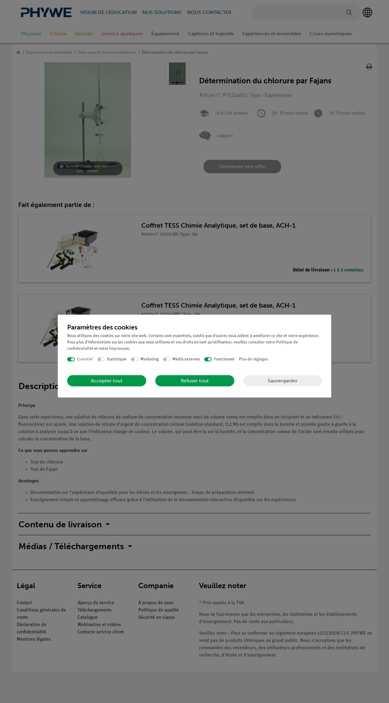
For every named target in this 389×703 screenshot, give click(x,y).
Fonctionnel (224, 359)
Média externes (186, 359)
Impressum (119, 348)
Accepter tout (106, 381)
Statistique (116, 359)
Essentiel (85, 359)
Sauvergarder (283, 381)
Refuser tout (195, 381)
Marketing (149, 359)
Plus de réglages (253, 359)
